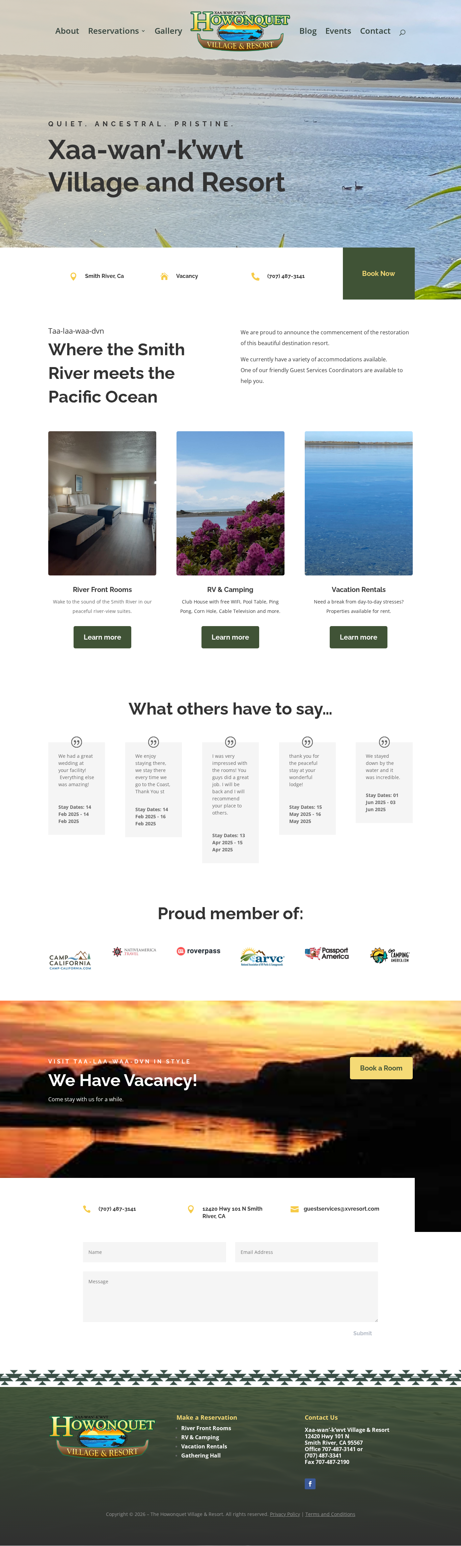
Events (338, 32)
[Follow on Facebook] (310, 1483)
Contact (375, 32)
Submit (362, 1333)
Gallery (168, 32)
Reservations (113, 32)
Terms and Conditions (330, 1514)
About (67, 32)
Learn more (102, 637)
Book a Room (381, 1068)
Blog (308, 32)
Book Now (378, 273)
